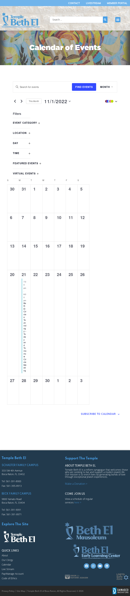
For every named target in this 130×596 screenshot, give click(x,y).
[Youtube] (100, 566)
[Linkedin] (107, 566)
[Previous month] (15, 101)
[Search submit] (105, 19)
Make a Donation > (76, 484)
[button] (117, 19)
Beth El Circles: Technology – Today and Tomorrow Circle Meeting (25, 337)
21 (24, 274)
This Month (34, 101)
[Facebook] (86, 566)
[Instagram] (93, 566)
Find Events (84, 87)
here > (77, 502)
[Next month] (21, 101)
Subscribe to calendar (98, 413)
